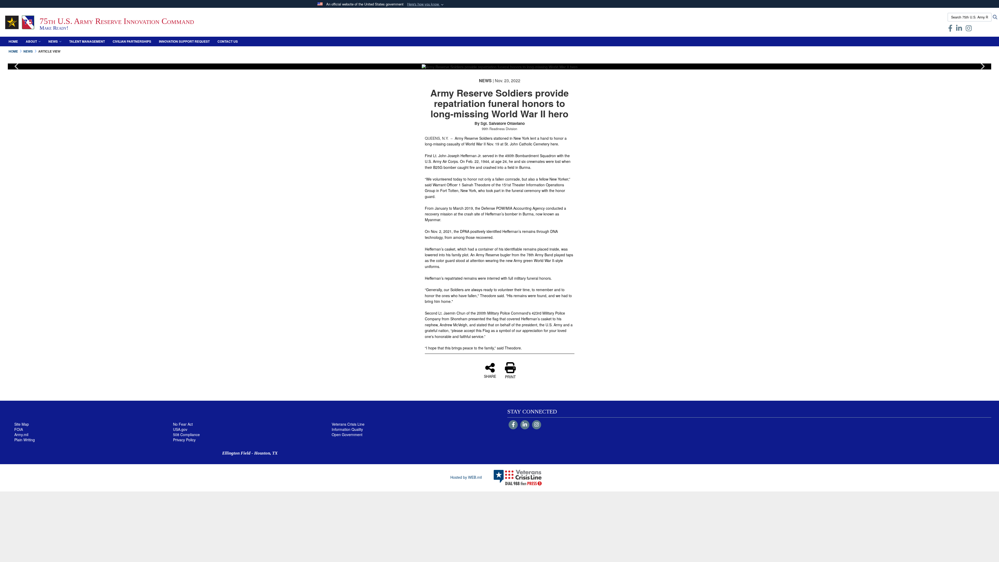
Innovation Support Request (184, 41)
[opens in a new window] (959, 29)
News (53, 41)
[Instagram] (536, 424)
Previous (17, 66)
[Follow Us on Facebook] (513, 424)
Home (13, 41)
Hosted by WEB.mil (466, 477)
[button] (426, 4)
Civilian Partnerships (132, 41)
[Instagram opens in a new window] (969, 29)
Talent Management (87, 41)
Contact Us (227, 41)
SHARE (490, 376)
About (31, 41)
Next (982, 66)
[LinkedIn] (524, 424)
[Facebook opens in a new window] (950, 29)
